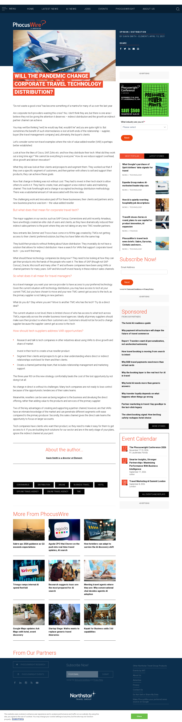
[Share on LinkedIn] (129, 49)
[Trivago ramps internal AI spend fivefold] (29, 570)
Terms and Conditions (134, 289)
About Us (149, 9)
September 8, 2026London (137, 485)
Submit (105, 674)
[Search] (178, 9)
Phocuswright (125, 9)
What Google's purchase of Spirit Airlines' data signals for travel (137, 167)
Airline (62, 485)
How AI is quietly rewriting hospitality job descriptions (135, 201)
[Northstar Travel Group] (83, 695)
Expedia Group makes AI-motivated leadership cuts (135, 184)
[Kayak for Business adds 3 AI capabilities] (100, 614)
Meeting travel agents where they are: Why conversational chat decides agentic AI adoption (99, 589)
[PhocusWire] (29, 24)
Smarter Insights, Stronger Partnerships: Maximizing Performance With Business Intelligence (143, 464)
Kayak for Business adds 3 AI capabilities (98, 630)
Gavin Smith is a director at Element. (64, 458)
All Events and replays (153, 494)
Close (139, 716)
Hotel (101, 485)
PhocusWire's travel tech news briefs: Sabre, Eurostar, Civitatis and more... (137, 241)
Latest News (50, 9)
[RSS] (31, 682)
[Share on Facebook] (121, 49)
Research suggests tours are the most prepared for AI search (63, 587)
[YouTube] (37, 682)
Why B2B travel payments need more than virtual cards (143, 363)
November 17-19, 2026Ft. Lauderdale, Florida (138, 451)
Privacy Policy (98, 680)
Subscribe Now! (77, 665)
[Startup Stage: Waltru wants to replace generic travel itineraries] (64, 614)
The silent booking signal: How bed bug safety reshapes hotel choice (141, 416)
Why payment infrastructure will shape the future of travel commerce (143, 332)
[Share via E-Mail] (134, 49)
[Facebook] (14, 682)
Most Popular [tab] (132, 156)
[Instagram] (26, 682)
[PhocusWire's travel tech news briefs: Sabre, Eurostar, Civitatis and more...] (162, 244)
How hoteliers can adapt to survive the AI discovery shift (99, 545)
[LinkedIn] (20, 682)
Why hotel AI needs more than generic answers (141, 385)
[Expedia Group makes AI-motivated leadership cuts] (162, 187)
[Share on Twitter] (125, 49)
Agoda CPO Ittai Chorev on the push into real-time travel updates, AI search (64, 547)
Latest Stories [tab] (156, 156)
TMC (79, 491)
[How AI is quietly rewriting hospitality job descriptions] (162, 205)
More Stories (158, 426)
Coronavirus (23, 485)
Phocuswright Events (32, 674)
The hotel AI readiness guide (136, 323)
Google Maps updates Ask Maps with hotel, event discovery (26, 631)
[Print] (138, 49)
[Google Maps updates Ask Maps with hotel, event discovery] (29, 614)
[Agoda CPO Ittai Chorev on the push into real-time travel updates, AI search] (64, 529)
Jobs (87, 9)
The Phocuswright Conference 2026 (147, 447)
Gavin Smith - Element (135, 36)
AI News (71, 9)
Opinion (124, 32)
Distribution (138, 32)
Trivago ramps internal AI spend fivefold (26, 586)
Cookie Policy (18, 719)
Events (103, 9)
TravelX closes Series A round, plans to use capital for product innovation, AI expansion (137, 222)
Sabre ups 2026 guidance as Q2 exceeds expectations (29, 545)
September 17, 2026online (137, 473)
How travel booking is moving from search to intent (143, 353)
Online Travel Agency (57, 491)
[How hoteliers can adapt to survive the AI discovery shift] (100, 529)
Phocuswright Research (32, 665)
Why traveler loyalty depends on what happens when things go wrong (140, 395)
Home (30, 9)
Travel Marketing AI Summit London (147, 481)
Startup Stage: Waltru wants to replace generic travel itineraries (64, 631)
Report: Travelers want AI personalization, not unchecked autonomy (143, 342)
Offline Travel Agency (28, 491)
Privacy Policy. (149, 289)
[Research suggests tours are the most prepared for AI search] (64, 570)
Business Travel (82, 485)
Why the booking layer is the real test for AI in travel (143, 374)
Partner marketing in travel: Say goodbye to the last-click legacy (144, 406)
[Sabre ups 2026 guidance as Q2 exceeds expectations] (29, 529)
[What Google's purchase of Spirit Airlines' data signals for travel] (162, 170)
